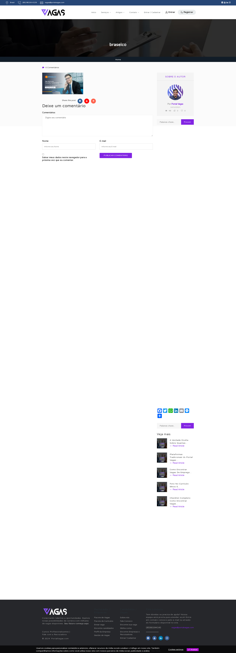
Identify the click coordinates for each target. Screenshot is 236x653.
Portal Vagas (177, 104)
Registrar (188, 12)
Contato (133, 12)
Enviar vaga (99, 624)
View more (155, 651)
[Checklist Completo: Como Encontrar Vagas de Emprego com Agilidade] (162, 501)
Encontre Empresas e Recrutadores (130, 633)
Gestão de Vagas (102, 635)
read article (178, 446)
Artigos (119, 12)
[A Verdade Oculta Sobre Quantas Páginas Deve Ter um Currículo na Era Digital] (162, 443)
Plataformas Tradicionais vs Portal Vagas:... (181, 457)
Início (93, 12)
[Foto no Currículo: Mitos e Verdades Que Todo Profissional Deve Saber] (162, 487)
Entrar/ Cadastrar (128, 638)
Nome (45, 141)
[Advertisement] (175, 223)
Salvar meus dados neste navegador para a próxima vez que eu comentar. (64, 158)
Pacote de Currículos (103, 621)
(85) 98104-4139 (30, 2)
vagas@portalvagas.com (182, 627)
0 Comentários (52, 67)
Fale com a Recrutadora (54, 634)
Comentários (48, 112)
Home (118, 59)
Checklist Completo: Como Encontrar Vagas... (180, 501)
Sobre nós (124, 617)
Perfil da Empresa (102, 632)
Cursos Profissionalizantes (55, 632)
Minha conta (126, 628)
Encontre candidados (104, 628)
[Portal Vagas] (53, 12)
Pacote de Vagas (102, 617)
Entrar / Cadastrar (152, 12)
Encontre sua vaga (128, 624)
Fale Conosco (126, 621)
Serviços (105, 12)
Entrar (171, 12)
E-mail (103, 141)
